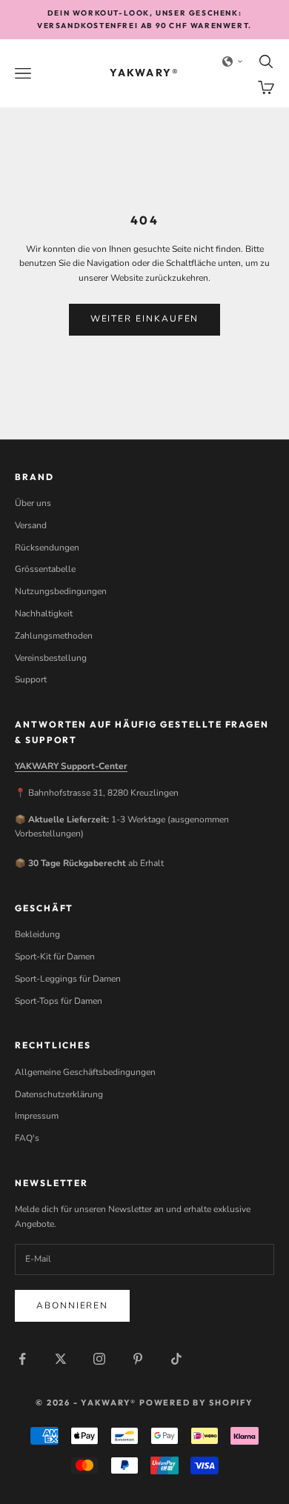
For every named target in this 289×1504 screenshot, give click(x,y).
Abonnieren (72, 1305)
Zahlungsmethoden (54, 636)
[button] (233, 61)
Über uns (33, 503)
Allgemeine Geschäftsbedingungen (85, 1072)
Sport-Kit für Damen (55, 956)
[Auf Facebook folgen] (22, 1358)
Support (31, 679)
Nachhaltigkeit (44, 613)
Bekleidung (37, 934)
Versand (31, 525)
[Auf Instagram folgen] (99, 1358)
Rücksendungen (47, 547)
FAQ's (27, 1138)
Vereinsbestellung (51, 658)
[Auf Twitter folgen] (60, 1358)
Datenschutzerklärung (59, 1094)
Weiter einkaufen (144, 319)
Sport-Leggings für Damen (68, 979)
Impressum (37, 1116)
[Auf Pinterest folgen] (137, 1358)
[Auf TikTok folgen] (176, 1358)
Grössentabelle (45, 569)
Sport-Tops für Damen (58, 1001)
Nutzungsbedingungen (61, 591)
